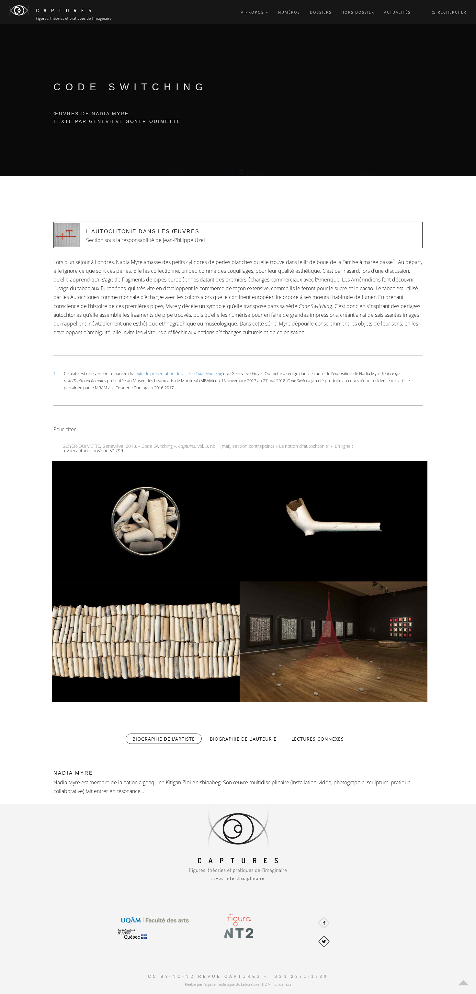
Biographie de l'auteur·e (243, 739)
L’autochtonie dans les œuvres (142, 231)
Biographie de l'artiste (167, 739)
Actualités (397, 12)
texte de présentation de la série (178, 373)
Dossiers (321, 12)
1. (55, 373)
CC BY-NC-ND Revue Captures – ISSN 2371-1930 (238, 976)
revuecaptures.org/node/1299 (92, 450)
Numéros (289, 12)
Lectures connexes (317, 739)
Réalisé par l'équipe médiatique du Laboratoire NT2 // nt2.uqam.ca (238, 984)
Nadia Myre (73, 773)
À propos (253, 12)
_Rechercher (451, 12)
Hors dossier (357, 12)
